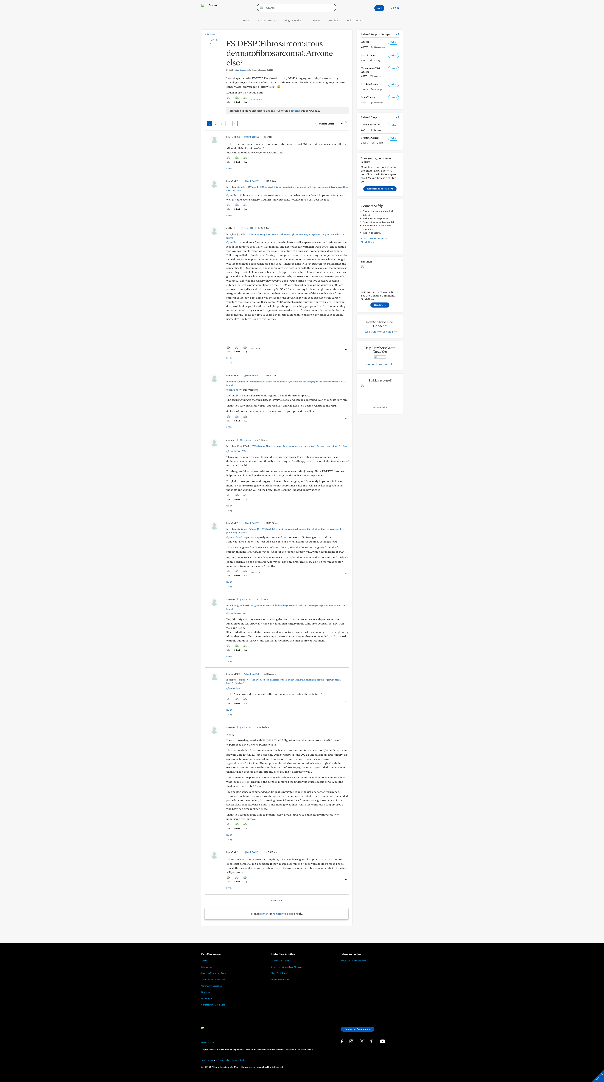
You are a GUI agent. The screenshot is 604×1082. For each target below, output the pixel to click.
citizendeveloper (249, 70)
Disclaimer (206, 992)
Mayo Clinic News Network (353, 960)
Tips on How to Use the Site (380, 331)
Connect (213, 5)
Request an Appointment (358, 1028)
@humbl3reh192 (251, 137)
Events (316, 20)
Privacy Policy (224, 1060)
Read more (380, 304)
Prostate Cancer (370, 83)
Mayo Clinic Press (279, 973)
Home (246, 20)
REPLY (229, 168)
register (278, 913)
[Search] (260, 7)
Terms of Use (207, 1060)
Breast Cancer (369, 55)
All (397, 34)
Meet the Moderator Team (213, 973)
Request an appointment (380, 188)
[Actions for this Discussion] (346, 100)
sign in (264, 913)
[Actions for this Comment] (346, 160)
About (204, 960)
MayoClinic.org (208, 1042)
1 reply (229, 363)
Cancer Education (371, 124)
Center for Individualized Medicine (286, 967)
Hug (245, 102)
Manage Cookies (239, 1060)
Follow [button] (393, 42)
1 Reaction (255, 348)
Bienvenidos (379, 407)
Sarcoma (210, 34)
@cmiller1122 (234, 195)
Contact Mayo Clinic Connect (214, 1004)
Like (228, 102)
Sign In (395, 7)
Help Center (354, 20)
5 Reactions (256, 99)
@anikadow (233, 389)
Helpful (237, 102)
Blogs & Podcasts (294, 20)
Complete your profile (379, 364)
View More (276, 900)
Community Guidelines (211, 986)
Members (333, 20)
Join (379, 7)
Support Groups (267, 20)
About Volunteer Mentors (213, 979)
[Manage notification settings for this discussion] (341, 99)
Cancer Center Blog (280, 960)
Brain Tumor (368, 97)
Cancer (365, 41)
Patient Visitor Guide (280, 979)
